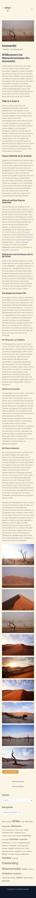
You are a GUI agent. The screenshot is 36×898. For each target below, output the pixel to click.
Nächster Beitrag (18, 786)
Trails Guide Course (8, 878)
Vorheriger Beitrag (18, 781)
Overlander (15, 858)
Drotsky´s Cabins (6, 836)
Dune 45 (20, 217)
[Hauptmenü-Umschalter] (32, 9)
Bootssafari (6, 826)
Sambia (25, 869)
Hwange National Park (24, 842)
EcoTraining (26, 836)
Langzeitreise (18, 851)
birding (22, 821)
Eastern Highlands (16, 835)
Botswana (16, 826)
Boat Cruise (29, 821)
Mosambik (11, 854)
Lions (24, 851)
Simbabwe (7, 873)
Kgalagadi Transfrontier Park (16, 848)
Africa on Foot (6, 821)
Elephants (23, 839)
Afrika (16, 821)
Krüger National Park (7, 851)
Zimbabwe (6, 881)
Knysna (27, 848)
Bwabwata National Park (8, 830)
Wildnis (19, 877)
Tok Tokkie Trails (17, 535)
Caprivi (26, 830)
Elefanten (14, 839)
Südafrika (17, 873)
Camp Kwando (19, 830)
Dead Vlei (20, 433)
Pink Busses (11, 266)
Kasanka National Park (22, 845)
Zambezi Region (28, 878)
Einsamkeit (5, 839)
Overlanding (10, 863)
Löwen (29, 851)
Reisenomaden (11, 868)
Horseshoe (14, 842)
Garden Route (6, 842)
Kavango (4, 848)
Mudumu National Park (22, 854)
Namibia (6, 49)
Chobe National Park (7, 832)
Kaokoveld (12, 845)
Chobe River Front (19, 832)
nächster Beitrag (10, 772)
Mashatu (5, 854)
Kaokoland (5, 845)
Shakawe (31, 869)
